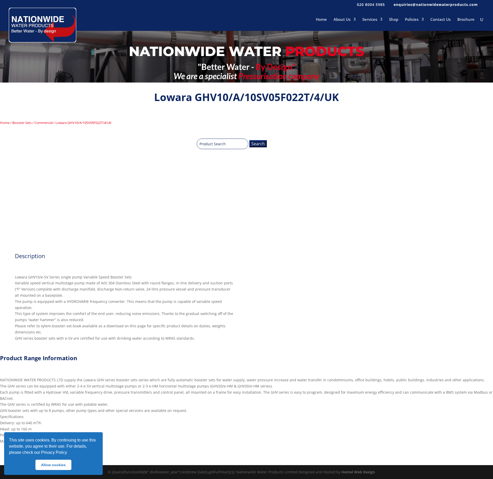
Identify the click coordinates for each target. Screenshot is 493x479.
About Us (342, 19)
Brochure (466, 19)
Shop (393, 19)
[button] (69, 453)
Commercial (43, 122)
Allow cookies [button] (53, 465)
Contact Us (440, 19)
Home (321, 19)
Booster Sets (22, 122)
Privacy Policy (54, 452)
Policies (412, 19)
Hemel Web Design (358, 471)
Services (369, 19)
